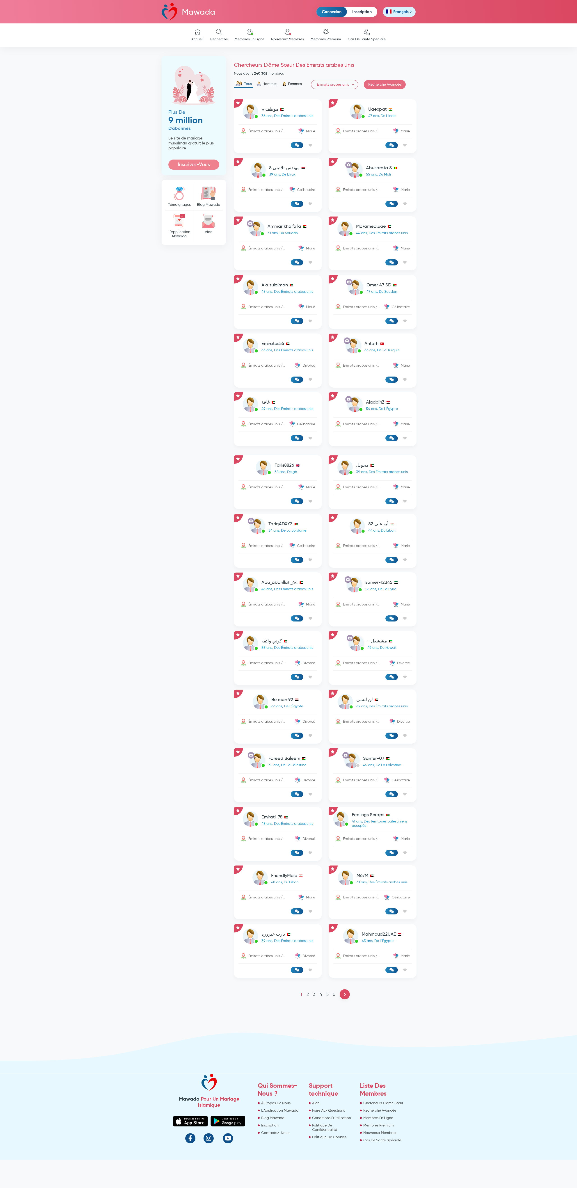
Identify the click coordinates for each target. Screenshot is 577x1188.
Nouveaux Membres (287, 39)
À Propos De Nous (276, 1103)
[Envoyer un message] (297, 145)
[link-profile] (277, 112)
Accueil (197, 39)
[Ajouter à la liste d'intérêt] (310, 145)
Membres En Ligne (249, 39)
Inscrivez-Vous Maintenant (194, 165)
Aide (208, 232)
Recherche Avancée (384, 84)
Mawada (198, 12)
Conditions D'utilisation (331, 1118)
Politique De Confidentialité (324, 1127)
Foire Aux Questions (328, 1110)
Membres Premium (326, 39)
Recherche (219, 39)
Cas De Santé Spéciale (367, 39)
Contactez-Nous (275, 1133)
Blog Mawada (208, 204)
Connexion (331, 11)
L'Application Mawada (179, 234)
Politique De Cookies (329, 1137)
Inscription (362, 11)
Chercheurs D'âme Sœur (383, 1103)
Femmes (295, 84)
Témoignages (179, 204)
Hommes (270, 84)
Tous (248, 84)
